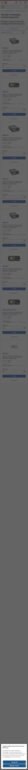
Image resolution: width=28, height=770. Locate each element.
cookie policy (7, 756)
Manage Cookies (14, 765)
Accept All (14, 762)
